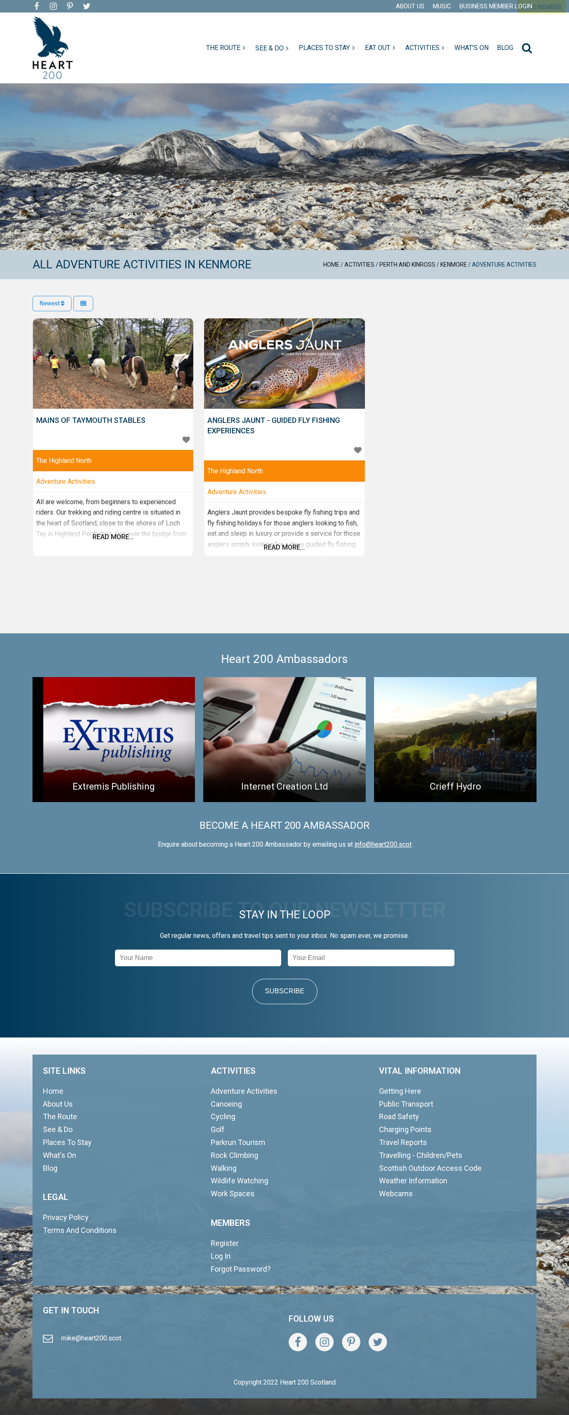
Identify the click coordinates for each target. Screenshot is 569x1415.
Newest (50, 303)
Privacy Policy (66, 1217)
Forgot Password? (241, 1269)
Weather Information (413, 1180)
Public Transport (406, 1104)
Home (331, 264)
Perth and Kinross (407, 264)
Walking (224, 1168)
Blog (50, 1168)
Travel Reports (403, 1142)
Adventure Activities (65, 481)
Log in (221, 1256)
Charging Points (405, 1129)
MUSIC (442, 6)
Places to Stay (67, 1142)
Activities (359, 264)
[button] (226, 47)
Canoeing (226, 1104)
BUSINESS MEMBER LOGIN (495, 6)
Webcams (396, 1193)
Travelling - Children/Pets (420, 1155)
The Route (60, 1116)
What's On (59, 1155)
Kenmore (453, 264)
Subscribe (284, 991)
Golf (218, 1129)
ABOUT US (410, 6)
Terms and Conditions (80, 1230)
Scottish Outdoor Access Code (430, 1168)
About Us (58, 1104)
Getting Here (400, 1091)
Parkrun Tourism (238, 1142)
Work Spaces (233, 1193)
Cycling (223, 1116)
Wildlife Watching (239, 1180)
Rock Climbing (234, 1155)
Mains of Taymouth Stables (90, 420)
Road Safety (399, 1116)
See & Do (57, 1129)
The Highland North (64, 461)
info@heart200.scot (383, 844)
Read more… (113, 537)
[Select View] (83, 303)
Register (225, 1243)
